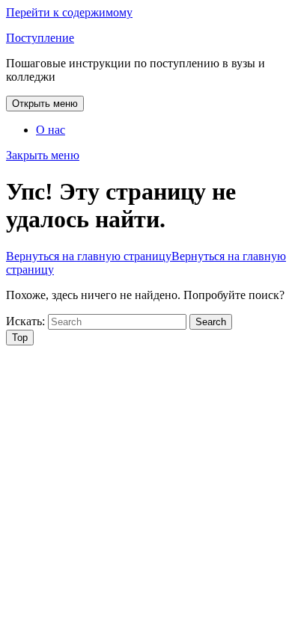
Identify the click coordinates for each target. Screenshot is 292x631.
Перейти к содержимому (69, 12)
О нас (50, 129)
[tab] (45, 103)
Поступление (40, 37)
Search (210, 321)
